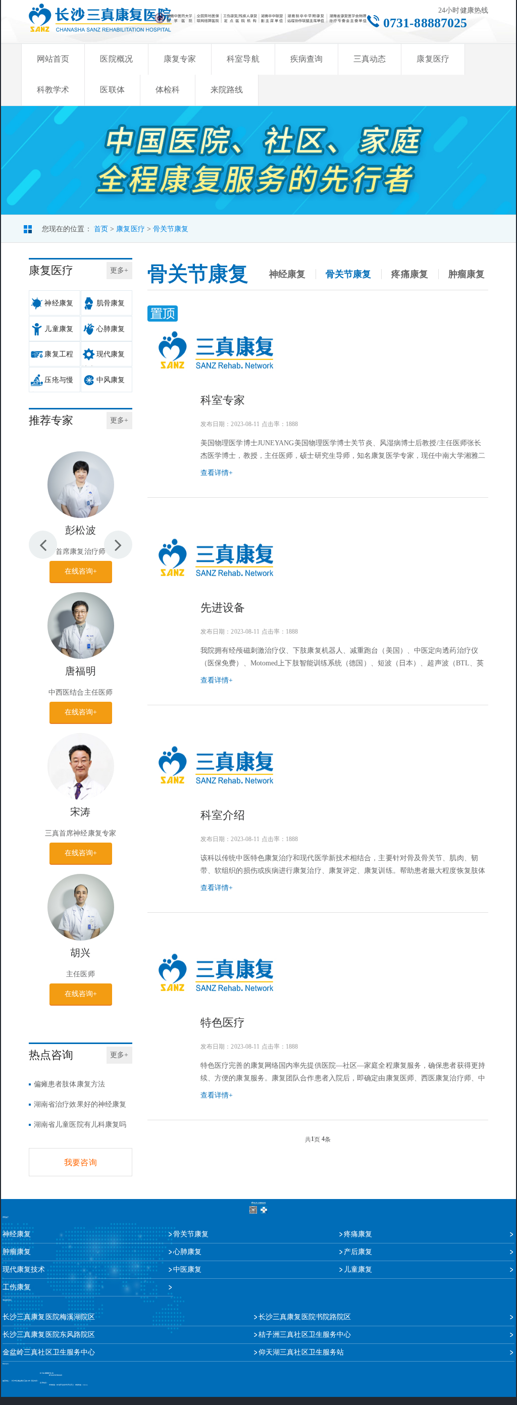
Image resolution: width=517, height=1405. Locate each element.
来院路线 (227, 89)
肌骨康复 (110, 303)
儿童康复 (58, 329)
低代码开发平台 (68, 1385)
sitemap (85, 1385)
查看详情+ (216, 473)
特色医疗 (222, 1022)
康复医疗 (433, 59)
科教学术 (53, 89)
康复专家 (180, 59)
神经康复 (58, 303)
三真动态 (369, 59)
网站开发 (60, 1385)
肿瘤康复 (466, 274)
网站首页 (53, 59)
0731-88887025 (425, 23)
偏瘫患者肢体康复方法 (69, 1084)
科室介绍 (222, 815)
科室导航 (243, 59)
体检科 (168, 89)
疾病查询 (306, 59)
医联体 (112, 89)
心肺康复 (110, 329)
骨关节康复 (171, 229)
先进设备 (222, 607)
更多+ (119, 270)
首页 (101, 229)
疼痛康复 (409, 274)
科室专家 (222, 400)
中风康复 (110, 380)
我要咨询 (80, 1162)
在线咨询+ (81, 571)
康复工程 (58, 354)
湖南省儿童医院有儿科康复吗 (80, 1124)
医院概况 (116, 59)
